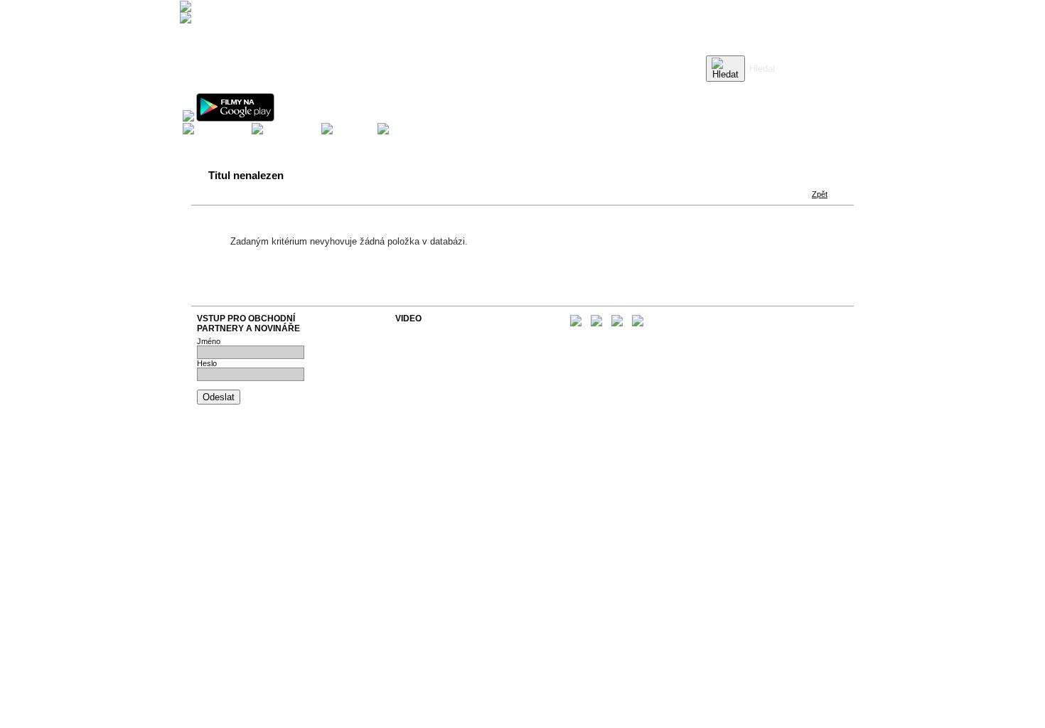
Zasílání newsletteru (430, 348)
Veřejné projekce (424, 357)
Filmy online (415, 365)
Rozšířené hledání (779, 89)
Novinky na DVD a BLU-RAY (444, 331)
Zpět (819, 194)
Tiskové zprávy (422, 340)
